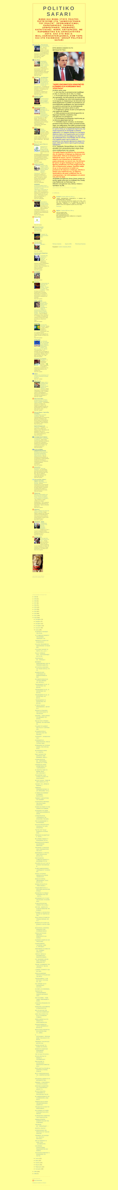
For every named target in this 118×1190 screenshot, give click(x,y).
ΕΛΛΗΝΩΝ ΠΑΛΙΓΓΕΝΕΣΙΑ (40, 437)
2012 (35, 613)
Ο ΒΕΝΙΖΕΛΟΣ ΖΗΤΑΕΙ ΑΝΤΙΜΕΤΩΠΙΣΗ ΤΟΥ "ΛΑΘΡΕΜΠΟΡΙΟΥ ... (41, 766)
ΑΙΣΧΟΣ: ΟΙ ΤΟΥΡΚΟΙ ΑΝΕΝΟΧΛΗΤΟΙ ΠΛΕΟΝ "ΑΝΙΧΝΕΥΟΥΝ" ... (41, 875)
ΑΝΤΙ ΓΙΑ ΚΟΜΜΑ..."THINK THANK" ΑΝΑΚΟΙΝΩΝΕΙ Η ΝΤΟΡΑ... (42, 999)
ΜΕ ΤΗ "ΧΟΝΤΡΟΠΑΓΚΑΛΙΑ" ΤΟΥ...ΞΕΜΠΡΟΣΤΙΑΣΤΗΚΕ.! (42, 1075)
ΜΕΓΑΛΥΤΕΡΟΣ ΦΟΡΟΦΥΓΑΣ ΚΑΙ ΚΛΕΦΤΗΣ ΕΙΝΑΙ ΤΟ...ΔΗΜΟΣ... (42, 1031)
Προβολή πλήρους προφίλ (39, 1182)
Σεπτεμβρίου (38, 625)
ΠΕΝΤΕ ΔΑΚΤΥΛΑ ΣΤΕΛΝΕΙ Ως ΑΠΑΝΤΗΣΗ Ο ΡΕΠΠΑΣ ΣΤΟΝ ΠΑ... (42, 1070)
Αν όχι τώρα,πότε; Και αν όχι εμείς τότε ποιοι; (44, 539)
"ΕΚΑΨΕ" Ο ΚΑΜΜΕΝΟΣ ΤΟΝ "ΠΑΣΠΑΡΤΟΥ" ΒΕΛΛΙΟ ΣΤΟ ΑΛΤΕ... (42, 966)
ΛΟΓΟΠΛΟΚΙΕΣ (38, 243)
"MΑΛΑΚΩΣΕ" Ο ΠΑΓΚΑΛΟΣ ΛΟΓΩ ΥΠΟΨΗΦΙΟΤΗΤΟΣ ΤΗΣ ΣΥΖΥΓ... (42, 849)
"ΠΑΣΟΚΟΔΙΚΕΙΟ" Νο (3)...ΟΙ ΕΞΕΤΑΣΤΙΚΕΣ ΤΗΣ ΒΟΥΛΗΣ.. (42, 691)
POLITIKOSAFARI (38, 1180)
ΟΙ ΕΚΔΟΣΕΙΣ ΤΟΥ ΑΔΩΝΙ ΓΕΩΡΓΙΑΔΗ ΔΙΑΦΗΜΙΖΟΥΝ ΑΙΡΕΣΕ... (42, 812)
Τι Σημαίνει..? (43, 360)
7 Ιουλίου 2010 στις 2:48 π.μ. (67, 210)
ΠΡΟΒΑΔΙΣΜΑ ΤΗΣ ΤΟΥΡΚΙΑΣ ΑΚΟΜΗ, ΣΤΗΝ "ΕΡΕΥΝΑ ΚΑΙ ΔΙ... (42, 747)
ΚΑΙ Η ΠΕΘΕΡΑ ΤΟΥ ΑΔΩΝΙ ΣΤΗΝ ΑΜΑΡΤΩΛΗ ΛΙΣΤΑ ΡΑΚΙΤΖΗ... (41, 1112)
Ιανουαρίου (38, 1169)
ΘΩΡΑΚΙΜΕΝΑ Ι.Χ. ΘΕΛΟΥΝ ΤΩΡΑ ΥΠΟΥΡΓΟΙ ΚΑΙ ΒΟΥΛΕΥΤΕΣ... (42, 854)
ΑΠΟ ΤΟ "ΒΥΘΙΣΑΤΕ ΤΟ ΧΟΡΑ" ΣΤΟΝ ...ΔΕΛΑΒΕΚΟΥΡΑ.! (41, 1142)
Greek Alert (37, 323)
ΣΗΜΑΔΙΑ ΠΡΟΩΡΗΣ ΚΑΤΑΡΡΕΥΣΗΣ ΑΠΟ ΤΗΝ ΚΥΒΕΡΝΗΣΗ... (42, 1121)
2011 (35, 615)
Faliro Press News (38, 398)
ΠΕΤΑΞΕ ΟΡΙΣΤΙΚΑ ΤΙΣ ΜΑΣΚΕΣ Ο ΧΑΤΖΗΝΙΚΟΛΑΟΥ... (40, 1058)
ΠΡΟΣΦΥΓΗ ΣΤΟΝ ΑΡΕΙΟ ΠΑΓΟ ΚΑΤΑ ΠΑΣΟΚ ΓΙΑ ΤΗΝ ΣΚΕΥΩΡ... (41, 712)
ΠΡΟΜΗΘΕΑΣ (37, 200)
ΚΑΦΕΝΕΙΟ (37, 184)
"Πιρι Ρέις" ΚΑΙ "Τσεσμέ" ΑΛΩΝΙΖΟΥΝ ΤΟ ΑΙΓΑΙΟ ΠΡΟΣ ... (41, 831)
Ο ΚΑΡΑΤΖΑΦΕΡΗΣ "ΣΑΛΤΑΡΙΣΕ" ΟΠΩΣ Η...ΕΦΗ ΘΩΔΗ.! (40, 945)
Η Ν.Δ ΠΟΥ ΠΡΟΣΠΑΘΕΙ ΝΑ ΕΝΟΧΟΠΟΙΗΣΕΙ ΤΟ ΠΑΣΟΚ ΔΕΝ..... (42, 646)
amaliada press (38, 537)
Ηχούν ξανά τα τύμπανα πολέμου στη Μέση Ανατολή (44, 203)
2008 (35, 1173)
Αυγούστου (38, 627)
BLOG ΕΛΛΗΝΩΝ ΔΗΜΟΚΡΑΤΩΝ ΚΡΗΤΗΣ (40, 450)
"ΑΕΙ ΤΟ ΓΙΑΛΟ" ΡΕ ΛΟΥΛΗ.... (42, 1054)
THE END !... (43, 244)
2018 (35, 601)
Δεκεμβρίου (38, 619)
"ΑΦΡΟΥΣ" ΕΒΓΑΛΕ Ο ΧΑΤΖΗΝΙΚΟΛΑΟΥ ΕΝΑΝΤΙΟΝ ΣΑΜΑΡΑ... (41, 955)
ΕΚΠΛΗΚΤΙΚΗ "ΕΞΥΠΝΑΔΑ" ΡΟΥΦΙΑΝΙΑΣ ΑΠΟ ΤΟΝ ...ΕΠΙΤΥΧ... (42, 894)
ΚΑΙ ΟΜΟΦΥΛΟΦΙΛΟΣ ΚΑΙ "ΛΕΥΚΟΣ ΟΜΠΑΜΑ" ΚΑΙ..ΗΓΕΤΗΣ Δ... (41, 681)
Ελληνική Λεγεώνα (38, 227)
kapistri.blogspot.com (39, 426)
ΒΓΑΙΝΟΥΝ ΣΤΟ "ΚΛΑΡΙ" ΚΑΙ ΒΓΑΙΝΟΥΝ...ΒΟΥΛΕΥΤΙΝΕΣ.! (42, 924)
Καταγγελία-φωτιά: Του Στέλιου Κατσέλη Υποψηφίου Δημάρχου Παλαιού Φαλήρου (41, 401)
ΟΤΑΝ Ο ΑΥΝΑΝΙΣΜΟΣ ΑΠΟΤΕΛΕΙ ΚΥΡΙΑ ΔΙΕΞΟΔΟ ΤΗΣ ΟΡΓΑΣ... (42, 975)
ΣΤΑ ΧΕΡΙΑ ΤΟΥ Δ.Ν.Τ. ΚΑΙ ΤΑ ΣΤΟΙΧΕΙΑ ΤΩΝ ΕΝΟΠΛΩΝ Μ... (42, 865)
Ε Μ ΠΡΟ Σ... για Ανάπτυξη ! (41, 77)
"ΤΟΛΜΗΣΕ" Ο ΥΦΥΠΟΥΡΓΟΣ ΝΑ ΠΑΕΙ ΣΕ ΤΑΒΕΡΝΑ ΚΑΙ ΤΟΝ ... (42, 914)
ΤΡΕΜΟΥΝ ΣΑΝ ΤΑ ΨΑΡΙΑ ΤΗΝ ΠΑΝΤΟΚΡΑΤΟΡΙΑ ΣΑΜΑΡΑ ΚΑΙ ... (41, 1103)
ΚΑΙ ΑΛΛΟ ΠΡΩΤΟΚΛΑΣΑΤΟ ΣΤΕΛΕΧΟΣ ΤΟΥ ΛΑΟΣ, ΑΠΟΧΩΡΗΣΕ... (42, 826)
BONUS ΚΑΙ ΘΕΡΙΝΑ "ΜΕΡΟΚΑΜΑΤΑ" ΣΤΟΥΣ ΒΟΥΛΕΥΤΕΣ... (41, 880)
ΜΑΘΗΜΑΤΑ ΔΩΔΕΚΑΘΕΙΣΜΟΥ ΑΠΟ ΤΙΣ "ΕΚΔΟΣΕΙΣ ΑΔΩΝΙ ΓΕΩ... (42, 663)
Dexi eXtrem (37, 60)
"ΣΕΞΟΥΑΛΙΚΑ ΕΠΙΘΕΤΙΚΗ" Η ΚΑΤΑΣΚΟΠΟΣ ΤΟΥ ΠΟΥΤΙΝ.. (42, 1154)
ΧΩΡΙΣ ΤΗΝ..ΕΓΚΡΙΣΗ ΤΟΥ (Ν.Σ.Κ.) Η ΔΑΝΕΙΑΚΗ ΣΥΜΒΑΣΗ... (41, 1015)
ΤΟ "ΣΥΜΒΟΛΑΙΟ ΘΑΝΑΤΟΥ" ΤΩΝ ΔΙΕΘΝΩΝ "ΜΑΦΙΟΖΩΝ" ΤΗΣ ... (42, 637)
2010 (35, 617)
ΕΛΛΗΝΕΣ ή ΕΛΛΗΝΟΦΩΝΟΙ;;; (42, 989)
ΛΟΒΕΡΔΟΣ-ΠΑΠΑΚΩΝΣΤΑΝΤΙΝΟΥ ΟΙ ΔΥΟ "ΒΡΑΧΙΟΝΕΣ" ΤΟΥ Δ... (42, 789)
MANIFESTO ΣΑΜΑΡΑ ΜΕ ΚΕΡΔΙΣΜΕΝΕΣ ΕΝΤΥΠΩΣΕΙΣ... (41, 1050)
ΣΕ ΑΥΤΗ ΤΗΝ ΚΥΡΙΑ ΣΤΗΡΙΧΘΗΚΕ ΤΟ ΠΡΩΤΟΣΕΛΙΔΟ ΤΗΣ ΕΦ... (42, 1093)
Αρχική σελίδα (68, 243)
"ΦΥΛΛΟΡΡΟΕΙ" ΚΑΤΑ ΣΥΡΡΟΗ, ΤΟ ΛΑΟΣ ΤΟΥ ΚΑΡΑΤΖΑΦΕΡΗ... (41, 777)
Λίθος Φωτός (37, 381)
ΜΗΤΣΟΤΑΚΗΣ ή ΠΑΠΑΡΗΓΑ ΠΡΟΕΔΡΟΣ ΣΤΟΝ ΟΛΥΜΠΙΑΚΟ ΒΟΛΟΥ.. (42, 929)
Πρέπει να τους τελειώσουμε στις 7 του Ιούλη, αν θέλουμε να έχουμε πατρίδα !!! (41, 376)
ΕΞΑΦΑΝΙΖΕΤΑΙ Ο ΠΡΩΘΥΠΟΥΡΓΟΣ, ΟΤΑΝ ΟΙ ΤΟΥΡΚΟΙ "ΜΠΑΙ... (42, 742)
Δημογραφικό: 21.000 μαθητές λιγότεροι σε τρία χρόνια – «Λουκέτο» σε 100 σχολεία (44, 64)
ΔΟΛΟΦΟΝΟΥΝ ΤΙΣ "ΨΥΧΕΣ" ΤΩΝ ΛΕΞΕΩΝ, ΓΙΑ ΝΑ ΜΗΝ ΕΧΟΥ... (42, 900)
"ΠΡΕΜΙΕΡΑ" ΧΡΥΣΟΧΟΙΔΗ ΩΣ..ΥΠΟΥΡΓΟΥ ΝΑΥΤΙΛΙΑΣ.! (42, 1137)
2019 (35, 598)
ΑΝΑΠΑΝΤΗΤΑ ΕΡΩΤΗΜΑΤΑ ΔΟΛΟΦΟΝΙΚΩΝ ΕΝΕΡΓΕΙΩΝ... (42, 844)
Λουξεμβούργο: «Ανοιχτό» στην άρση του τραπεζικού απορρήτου (43, 526)
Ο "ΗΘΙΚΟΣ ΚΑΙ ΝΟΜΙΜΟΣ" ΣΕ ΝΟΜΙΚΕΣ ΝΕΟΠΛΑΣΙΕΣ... (41, 794)
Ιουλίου (37, 629)
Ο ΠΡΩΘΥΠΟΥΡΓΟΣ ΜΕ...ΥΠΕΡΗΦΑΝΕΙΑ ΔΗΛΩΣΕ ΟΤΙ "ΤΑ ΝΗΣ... (41, 761)
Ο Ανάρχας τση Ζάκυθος (40, 358)
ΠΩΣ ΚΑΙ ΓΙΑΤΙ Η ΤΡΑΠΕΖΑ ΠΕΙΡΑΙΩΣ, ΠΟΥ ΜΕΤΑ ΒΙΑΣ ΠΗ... (42, 722)
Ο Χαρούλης (37, 427)
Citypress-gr (37, 493)
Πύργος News (37, 217)
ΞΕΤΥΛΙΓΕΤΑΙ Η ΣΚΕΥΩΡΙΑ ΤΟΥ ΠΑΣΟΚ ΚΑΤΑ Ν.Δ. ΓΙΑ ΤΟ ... (42, 669)
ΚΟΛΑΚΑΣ (36, 282)
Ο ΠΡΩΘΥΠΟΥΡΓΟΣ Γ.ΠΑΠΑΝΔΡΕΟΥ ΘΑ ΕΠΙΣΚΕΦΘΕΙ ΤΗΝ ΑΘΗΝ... (42, 817)
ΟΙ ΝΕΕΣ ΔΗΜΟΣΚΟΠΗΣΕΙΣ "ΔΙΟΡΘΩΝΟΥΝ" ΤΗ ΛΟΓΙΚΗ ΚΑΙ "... (42, 870)
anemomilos (37, 467)
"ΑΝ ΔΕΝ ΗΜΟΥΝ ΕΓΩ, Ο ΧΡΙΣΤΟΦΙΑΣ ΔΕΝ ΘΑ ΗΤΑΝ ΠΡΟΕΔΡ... (42, 889)
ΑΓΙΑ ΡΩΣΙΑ (37, 233)
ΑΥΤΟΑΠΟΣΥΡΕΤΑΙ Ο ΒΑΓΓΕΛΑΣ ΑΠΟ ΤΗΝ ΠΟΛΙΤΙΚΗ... (41, 733)
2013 (35, 611)
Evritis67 (58, 196)
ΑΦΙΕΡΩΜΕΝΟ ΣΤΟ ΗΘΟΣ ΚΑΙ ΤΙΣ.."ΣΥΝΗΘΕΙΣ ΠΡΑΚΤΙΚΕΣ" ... (42, 950)
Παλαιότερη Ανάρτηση (80, 243)
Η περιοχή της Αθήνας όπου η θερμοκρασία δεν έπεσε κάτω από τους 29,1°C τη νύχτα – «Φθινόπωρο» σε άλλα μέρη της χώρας (41, 188)
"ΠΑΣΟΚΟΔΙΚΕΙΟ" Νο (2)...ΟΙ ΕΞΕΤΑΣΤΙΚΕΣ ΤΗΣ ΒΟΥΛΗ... (42, 696)
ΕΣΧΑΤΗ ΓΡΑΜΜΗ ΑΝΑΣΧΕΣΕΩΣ (38, 97)
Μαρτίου (37, 1164)
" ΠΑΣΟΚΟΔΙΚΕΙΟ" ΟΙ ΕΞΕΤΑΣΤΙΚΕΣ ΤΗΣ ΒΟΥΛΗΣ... (40, 701)
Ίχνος (35, 127)
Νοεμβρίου (38, 621)
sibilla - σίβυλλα (38, 300)
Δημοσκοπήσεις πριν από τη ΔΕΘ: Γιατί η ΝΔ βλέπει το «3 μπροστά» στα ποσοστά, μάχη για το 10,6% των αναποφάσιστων (41, 82)
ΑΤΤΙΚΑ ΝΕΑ (37, 339)
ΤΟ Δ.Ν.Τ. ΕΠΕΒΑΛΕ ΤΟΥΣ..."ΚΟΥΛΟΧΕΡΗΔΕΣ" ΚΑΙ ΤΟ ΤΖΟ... (42, 655)
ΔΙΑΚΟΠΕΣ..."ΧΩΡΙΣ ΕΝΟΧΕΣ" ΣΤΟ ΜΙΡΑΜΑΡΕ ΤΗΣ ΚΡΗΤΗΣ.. (42, 717)
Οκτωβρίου (38, 623)
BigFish (58, 210)
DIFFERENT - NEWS (39, 522)
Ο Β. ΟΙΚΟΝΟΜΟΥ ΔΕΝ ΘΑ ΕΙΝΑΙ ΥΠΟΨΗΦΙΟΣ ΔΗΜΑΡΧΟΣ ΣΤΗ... (41, 961)
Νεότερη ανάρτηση (57, 243)
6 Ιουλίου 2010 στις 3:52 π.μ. (68, 196)
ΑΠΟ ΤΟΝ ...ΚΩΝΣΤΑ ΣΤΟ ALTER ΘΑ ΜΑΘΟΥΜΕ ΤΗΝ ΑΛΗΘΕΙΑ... (42, 909)
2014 (35, 609)
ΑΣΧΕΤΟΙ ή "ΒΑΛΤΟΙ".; (40, 1128)
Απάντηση (58, 206)
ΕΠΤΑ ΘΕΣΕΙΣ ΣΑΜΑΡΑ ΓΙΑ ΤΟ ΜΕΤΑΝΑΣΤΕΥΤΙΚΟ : (63, 49)
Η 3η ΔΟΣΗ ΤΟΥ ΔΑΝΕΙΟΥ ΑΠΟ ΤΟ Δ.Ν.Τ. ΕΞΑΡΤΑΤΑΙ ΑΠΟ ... (42, 728)
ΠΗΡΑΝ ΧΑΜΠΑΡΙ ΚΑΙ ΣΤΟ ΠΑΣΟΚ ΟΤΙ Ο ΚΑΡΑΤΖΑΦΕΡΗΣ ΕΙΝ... (41, 1021)
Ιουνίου (37, 1158)
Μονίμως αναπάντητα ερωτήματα (43, 130)
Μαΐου (37, 1160)
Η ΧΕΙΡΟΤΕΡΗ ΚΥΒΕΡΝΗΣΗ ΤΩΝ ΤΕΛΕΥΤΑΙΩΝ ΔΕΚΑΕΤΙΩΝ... (42, 803)
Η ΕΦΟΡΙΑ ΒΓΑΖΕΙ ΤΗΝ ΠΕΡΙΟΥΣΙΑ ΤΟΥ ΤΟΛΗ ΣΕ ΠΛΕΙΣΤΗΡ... (42, 1132)
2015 (35, 607)
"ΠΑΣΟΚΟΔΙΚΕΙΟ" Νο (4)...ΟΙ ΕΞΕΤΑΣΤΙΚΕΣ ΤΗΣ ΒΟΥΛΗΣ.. (42, 686)
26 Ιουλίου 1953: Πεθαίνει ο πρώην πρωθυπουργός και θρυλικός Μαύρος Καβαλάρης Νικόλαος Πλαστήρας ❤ (41, 169)
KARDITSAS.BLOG (39, 164)
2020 (35, 596)
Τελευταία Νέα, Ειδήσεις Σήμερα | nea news (40, 480)
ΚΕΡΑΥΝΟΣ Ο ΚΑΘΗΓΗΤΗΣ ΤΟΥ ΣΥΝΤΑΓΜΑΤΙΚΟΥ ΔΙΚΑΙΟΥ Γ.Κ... (41, 1087)
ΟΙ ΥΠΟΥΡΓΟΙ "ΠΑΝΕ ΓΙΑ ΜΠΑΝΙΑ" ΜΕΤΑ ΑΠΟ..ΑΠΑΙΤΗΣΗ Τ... (41, 771)
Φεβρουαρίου (38, 1166)
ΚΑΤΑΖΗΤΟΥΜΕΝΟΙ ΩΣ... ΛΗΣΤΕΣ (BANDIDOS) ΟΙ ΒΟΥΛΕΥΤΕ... (41, 1026)
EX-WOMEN (37, 272)
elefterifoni (36, 509)
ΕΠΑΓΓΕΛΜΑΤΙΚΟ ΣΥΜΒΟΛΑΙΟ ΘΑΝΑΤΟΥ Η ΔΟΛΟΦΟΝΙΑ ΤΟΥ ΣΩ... (42, 859)
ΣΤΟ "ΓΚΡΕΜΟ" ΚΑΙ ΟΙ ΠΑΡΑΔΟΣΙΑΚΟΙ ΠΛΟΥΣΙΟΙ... (40, 985)
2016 (35, 605)
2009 (35, 1171)
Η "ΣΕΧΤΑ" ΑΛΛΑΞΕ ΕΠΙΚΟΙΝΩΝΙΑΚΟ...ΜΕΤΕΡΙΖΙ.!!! (42, 707)
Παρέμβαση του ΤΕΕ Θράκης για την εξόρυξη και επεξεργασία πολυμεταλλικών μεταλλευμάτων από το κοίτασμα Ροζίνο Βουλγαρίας (41, 112)
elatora (36, 373)
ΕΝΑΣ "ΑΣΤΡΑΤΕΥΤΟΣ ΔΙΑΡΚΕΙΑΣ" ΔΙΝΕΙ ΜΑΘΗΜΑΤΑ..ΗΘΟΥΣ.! (41, 756)
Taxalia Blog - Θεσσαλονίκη (41, 44)
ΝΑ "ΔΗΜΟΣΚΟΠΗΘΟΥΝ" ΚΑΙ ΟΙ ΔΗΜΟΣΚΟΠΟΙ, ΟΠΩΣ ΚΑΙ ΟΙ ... (42, 1098)
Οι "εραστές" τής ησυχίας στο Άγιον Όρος (44, 235)
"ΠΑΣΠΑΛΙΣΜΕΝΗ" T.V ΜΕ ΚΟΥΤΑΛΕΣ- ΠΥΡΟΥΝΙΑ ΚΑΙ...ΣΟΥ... (41, 980)
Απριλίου (37, 1162)
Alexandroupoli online (39, 107)
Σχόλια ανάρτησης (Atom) (65, 246)
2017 (35, 603)
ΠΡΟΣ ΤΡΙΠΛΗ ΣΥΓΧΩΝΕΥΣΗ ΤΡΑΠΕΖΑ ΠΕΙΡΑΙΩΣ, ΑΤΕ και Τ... (42, 919)
